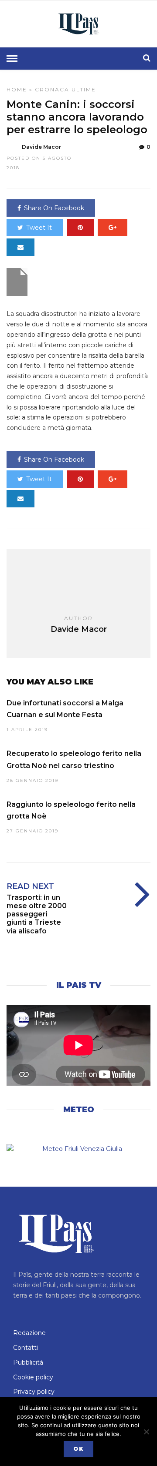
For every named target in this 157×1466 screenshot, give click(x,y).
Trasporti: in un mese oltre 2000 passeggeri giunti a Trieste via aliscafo (37, 914)
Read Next (30, 886)
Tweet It (39, 227)
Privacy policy (34, 1392)
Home (17, 89)
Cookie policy (33, 1377)
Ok (78, 1449)
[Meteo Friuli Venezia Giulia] (78, 1149)
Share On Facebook (54, 208)
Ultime (84, 89)
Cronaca (52, 89)
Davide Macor (41, 147)
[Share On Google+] (112, 227)
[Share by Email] (20, 247)
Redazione (29, 1333)
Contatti (25, 1348)
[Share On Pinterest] (80, 227)
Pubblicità (28, 1362)
